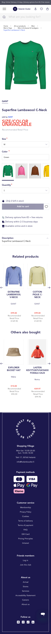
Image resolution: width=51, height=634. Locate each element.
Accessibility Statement (25, 595)
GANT (14, 298)
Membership (25, 507)
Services (25, 591)
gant (10, 117)
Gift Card (26, 534)
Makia (14, 372)
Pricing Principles (25, 539)
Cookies (25, 516)
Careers (25, 600)
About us (26, 604)
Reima (37, 374)
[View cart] (47, 9)
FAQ (25, 530)
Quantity (6, 185)
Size (4, 139)
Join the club (25, 565)
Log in (25, 560)
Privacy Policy (25, 512)
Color (5, 152)
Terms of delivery (25, 521)
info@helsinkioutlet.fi (25, 462)
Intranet (25, 543)
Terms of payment (25, 525)
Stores (25, 587)
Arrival (25, 582)
